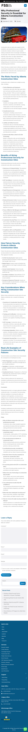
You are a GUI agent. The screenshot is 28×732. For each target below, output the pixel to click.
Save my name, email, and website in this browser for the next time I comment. (14, 569)
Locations (4, 633)
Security (19, 21)
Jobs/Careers (4, 631)
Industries (4, 636)
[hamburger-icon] (25, 5)
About (3, 629)
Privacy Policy (4, 679)
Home (3, 626)
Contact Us (4, 640)
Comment (3, 526)
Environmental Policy (6, 682)
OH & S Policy (4, 677)
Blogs (3, 638)
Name (3, 547)
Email (2, 554)
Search (4, 580)
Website (3, 561)
